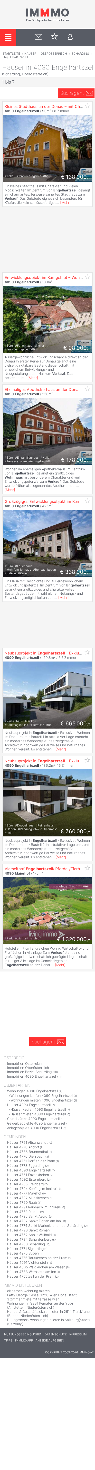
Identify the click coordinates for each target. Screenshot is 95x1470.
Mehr (65, 202)
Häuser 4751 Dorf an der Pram (31, 1161)
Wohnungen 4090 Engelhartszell (32, 1091)
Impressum (78, 1334)
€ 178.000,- (75, 460)
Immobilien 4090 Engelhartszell (32, 1076)
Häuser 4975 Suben (23, 1253)
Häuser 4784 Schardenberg (29, 1239)
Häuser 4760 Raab (22, 1202)
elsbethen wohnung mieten (28, 1291)
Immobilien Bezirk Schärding (29, 1072)
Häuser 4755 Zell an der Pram (30, 1276)
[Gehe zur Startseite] (47, 21)
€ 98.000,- (76, 348)
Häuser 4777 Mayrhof (24, 1193)
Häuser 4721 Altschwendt (27, 1142)
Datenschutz (55, 1334)
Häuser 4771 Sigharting (25, 1248)
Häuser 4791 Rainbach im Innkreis (34, 1207)
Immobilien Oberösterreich (28, 1068)
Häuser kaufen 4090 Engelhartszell (38, 1109)
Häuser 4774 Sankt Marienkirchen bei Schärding (45, 1225)
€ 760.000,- (75, 831)
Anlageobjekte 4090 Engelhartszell (34, 1128)
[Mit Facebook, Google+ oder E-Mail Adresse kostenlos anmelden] (70, 37)
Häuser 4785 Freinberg (25, 1184)
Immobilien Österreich (24, 1063)
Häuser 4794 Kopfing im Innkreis (32, 1188)
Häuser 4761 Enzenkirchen (28, 1175)
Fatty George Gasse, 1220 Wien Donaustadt (42, 1295)
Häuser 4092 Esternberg (26, 1179)
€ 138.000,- (75, 177)
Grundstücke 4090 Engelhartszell (33, 1119)
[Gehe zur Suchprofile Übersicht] (39, 37)
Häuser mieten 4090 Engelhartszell (38, 1114)
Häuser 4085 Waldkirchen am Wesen (36, 1267)
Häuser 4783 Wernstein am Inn (31, 1272)
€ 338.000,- (75, 572)
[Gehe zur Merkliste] (54, 37)
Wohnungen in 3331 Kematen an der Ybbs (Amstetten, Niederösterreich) (40, 1305)
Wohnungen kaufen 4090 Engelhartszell (41, 1095)
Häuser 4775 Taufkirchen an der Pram (37, 1258)
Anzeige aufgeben (50, 1340)
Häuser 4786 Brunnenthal (27, 1152)
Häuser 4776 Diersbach (26, 1156)
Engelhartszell (15, 57)
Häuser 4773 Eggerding (25, 1165)
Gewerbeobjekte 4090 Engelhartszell (36, 1123)
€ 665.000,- (75, 723)
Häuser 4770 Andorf (23, 1147)
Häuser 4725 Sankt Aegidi (27, 1216)
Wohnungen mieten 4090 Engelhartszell (41, 1100)
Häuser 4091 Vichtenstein (27, 1262)
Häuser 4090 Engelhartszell (29, 1105)
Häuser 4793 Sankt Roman (28, 1230)
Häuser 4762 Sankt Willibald (29, 1235)
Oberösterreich (54, 53)
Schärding (80, 53)
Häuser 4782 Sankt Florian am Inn (34, 1221)
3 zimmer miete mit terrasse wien (33, 1299)
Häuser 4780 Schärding (26, 1244)
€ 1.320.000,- (73, 939)
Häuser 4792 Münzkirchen (28, 1198)
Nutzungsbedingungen (23, 1334)
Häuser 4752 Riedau (23, 1212)
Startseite (11, 53)
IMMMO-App (24, 1340)
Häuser (30, 53)
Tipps (8, 1340)
